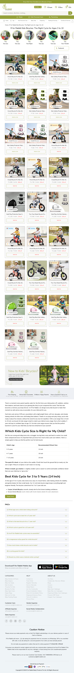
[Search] (70, 13)
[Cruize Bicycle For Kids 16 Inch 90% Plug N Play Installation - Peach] (15, 271)
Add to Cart (15, 83)
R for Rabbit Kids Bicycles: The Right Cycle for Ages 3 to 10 (26, 25)
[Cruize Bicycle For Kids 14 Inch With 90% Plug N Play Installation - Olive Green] (59, 167)
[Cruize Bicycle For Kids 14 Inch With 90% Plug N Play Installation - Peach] (59, 236)
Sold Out (59, 151)
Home (6, 25)
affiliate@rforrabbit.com (11, 611)
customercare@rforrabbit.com (13, 605)
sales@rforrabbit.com (11, 617)
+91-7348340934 (48, 655)
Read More (10, 496)
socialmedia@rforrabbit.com (34, 611)
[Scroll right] (72, 20)
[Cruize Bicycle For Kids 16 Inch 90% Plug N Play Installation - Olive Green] (15, 167)
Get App (37, 7)
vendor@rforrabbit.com (32, 605)
